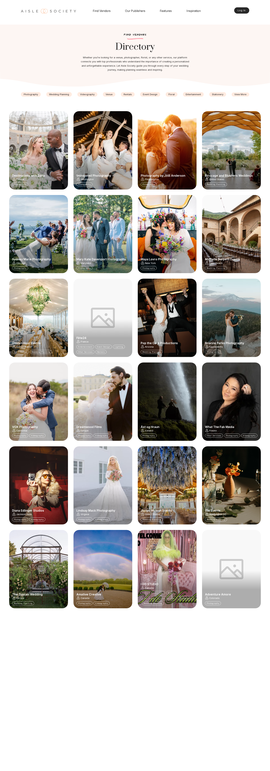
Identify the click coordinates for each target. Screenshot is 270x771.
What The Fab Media (219, 427)
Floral (171, 94)
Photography (31, 94)
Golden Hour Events (26, 343)
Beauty (171, 593)
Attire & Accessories (152, 593)
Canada (85, 598)
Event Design (150, 94)
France (85, 341)
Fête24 (81, 338)
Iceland (149, 430)
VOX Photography (25, 427)
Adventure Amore (218, 594)
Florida (20, 179)
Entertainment (193, 94)
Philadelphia (152, 179)
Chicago (21, 263)
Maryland (86, 263)
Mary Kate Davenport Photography (101, 259)
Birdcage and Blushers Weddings (229, 175)
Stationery (217, 94)
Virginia (85, 514)
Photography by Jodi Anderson (163, 175)
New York (150, 263)
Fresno (213, 430)
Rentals (128, 94)
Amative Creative (88, 594)
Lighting (119, 347)
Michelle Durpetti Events (222, 259)
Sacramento (216, 346)
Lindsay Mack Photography (95, 510)
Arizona (149, 346)
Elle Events (212, 510)
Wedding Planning (59, 94)
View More (240, 94)
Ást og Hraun (150, 427)
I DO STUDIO (149, 584)
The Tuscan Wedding (27, 594)
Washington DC (217, 514)
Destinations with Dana (28, 175)
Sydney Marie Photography (31, 259)
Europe (85, 430)
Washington (87, 179)
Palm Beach (216, 263)
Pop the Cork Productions (159, 343)
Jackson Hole (24, 514)
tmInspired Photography (93, 175)
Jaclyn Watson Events (156, 510)
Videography (87, 94)
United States (216, 179)
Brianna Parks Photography (224, 343)
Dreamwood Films (89, 427)
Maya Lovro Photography (159, 259)
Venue (109, 94)
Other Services (85, 352)
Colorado (214, 598)
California (21, 430)
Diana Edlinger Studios (28, 510)
